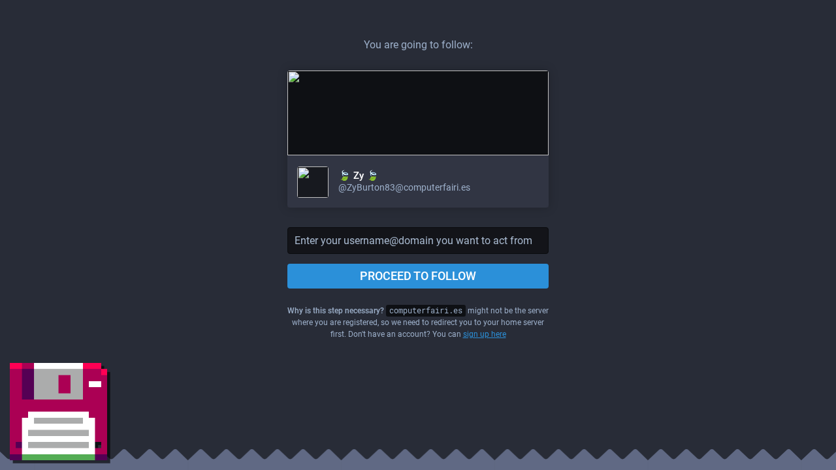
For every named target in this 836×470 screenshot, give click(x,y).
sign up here (484, 334)
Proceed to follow (418, 276)
